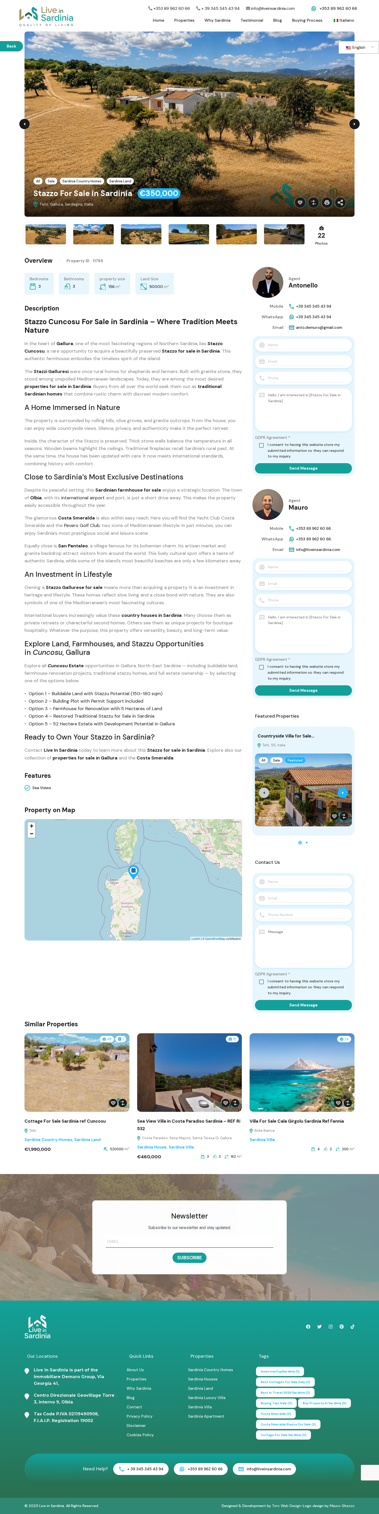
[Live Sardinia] (46, 16)
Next (354, 124)
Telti (32, 1130)
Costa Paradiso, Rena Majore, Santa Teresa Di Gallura (186, 1138)
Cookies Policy (140, 1435)
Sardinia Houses (203, 1379)
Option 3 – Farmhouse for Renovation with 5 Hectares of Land (95, 708)
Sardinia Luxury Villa (206, 1397)
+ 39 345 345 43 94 (220, 8)
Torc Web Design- (287, 1505)
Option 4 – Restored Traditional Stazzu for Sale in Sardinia (91, 716)
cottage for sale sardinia (283, 1435)
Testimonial (252, 20)
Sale (51, 181)
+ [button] (31, 826)
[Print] (327, 202)
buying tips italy (276, 1403)
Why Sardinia (217, 20)
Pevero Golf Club (81, 525)
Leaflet (196, 938)
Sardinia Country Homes (82, 181)
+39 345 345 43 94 (313, 306)
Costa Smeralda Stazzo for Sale (288, 1424)
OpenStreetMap (215, 938)
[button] (300, 842)
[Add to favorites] (300, 202)
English (358, 47)
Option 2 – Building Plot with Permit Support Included (86, 701)
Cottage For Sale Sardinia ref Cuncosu (65, 1121)
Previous (24, 124)
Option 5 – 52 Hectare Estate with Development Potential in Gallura (101, 724)
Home (158, 20)
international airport (83, 498)
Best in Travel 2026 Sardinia (285, 1393)
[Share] (340, 202)
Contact (134, 1407)
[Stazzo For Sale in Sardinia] (133, 872)
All (38, 181)
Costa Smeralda (276, 1414)
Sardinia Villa (181, 1147)
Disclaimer (136, 1425)
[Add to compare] (313, 202)
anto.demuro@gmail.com (319, 327)
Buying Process (307, 20)
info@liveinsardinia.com (272, 8)
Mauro (298, 507)
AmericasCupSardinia (280, 1371)
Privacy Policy (140, 1416)
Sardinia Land (120, 181)
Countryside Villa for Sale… (286, 736)
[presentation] (264, 793)
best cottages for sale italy (285, 1382)
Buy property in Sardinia (324, 1403)
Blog (277, 20)
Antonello (303, 285)
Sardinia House (152, 1147)
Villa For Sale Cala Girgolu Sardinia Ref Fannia (297, 1121)
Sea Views (41, 787)
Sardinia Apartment (206, 1416)
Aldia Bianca (264, 1130)
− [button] (31, 833)
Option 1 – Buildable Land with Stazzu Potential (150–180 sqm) (95, 693)
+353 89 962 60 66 (171, 8)
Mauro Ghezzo (342, 1505)
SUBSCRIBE (189, 1257)
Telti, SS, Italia (273, 745)
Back (11, 46)
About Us (135, 1369)
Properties (184, 20)
